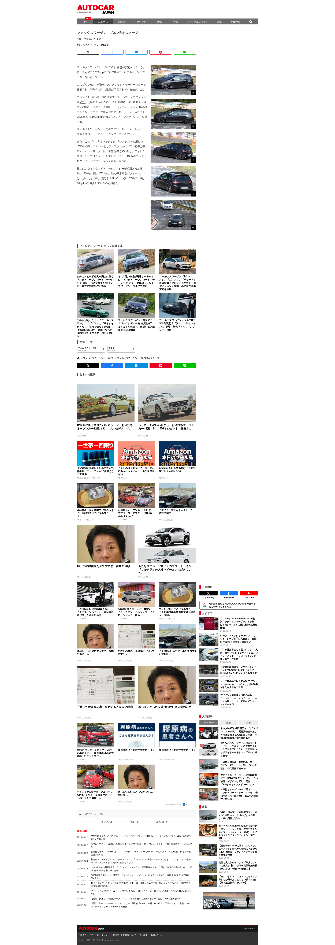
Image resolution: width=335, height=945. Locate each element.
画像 (159, 21)
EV (85, 21)
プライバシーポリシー (99, 934)
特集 (175, 21)
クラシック (140, 21)
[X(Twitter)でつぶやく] (88, 52)
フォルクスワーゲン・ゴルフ (94, 67)
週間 (228, 722)
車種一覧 (235, 21)
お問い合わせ (156, 934)
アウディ (85, 101)
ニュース (103, 21)
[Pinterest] (160, 52)
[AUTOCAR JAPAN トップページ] (78, 358)
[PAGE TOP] (249, 928)
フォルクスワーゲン (88, 45)
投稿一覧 (134, 821)
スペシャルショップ (197, 21)
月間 (248, 722)
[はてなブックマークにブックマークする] (136, 52)
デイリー (209, 722)
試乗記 (121, 21)
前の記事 (108, 821)
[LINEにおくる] (185, 52)
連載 (219, 21)
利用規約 (82, 934)
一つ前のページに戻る (92, 814)
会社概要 (143, 934)
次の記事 (160, 821)
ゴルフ (105, 45)
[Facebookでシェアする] (112, 52)
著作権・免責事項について (124, 934)
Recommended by (174, 804)
